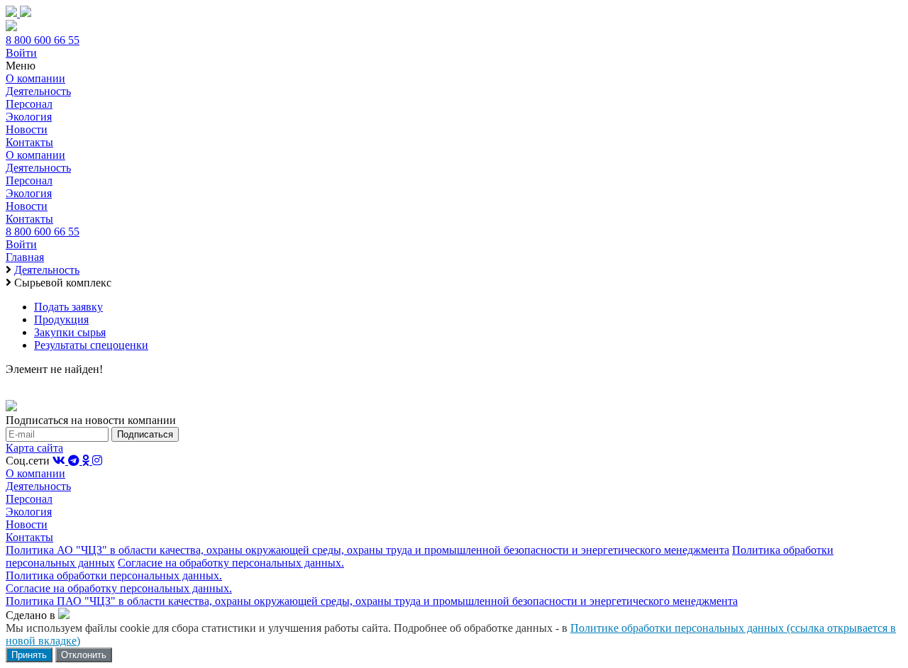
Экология (29, 117)
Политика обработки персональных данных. (114, 575)
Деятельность (38, 91)
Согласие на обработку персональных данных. (231, 563)
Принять (29, 655)
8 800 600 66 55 (42, 40)
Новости (27, 129)
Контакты (29, 142)
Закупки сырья (70, 332)
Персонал (29, 104)
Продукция (61, 319)
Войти (21, 53)
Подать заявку (68, 307)
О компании (35, 78)
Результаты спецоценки (91, 345)
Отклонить (83, 655)
